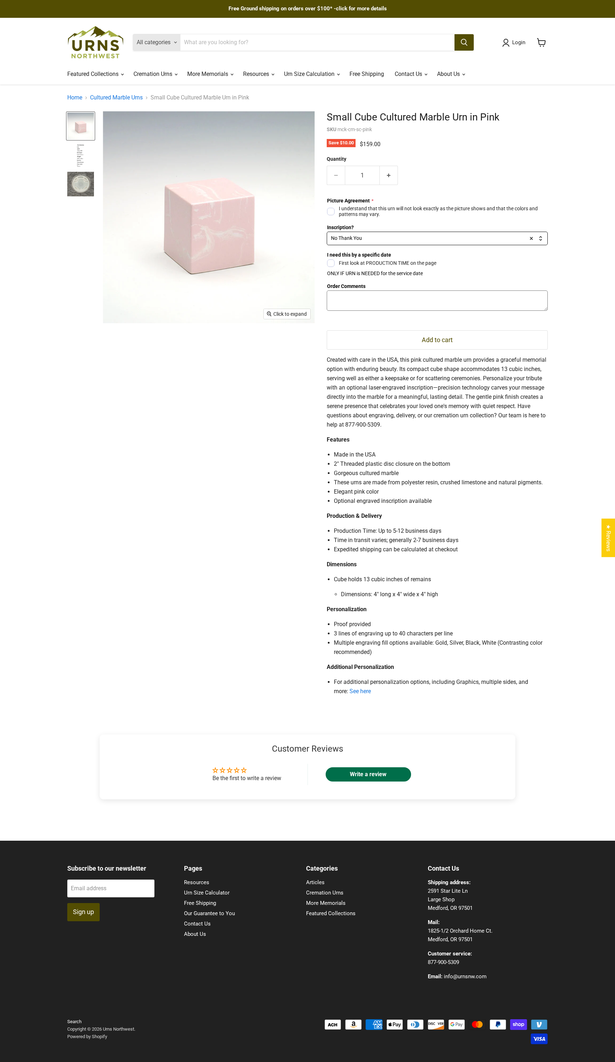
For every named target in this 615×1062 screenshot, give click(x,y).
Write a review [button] (368, 774)
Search (74, 1021)
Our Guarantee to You (209, 913)
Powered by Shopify (87, 1036)
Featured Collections (93, 74)
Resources (256, 74)
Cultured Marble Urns (116, 97)
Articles (315, 882)
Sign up (83, 912)
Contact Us (409, 74)
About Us (449, 74)
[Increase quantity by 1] (389, 175)
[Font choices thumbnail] (81, 155)
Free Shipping (366, 74)
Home (74, 97)
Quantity (336, 159)
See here (360, 691)
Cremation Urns (153, 74)
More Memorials (208, 74)
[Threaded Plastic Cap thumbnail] (81, 184)
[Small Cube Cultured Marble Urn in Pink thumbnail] (81, 126)
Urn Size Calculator (207, 893)
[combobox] (437, 238)
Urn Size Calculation (310, 74)
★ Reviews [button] (608, 537)
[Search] (464, 42)
